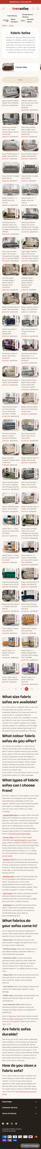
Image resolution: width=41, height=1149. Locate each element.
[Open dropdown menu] (36, 1102)
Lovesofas (18, 1129)
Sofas (11, 25)
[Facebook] (3, 1123)
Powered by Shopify (9, 1131)
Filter (20, 80)
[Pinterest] (16, 1123)
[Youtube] (7, 1123)
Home (4, 25)
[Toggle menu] (3, 8)
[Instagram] (12, 1123)
